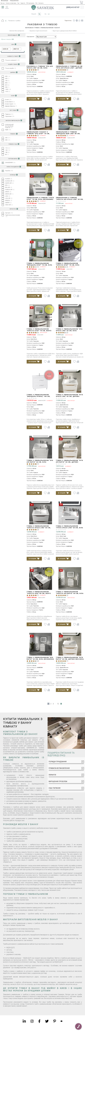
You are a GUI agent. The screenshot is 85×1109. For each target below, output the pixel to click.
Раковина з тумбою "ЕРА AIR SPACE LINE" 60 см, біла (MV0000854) (40, 67)
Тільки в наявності (12, 60)
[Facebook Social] (39, 1021)
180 (7, 152)
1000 (8, 89)
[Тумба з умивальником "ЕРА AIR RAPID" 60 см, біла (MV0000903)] (41, 447)
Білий (8, 99)
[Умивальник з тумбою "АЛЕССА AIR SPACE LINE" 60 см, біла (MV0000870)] (70, 184)
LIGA (7, 196)
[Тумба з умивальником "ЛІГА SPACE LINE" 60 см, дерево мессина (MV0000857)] (70, 381)
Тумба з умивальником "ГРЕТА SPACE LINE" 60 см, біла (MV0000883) (69, 527)
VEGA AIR (9, 205)
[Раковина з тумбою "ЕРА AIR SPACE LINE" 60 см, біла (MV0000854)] (41, 53)
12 (58, 704)
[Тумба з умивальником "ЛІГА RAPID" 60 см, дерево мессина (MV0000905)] (70, 644)
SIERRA (8, 202)
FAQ (36, 3)
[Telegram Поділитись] (77, 21)
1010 (7, 91)
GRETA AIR (9, 194)
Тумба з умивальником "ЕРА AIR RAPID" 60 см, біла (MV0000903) (40, 462)
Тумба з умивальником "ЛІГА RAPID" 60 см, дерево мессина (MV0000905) (70, 659)
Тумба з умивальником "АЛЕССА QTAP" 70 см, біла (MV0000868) (67, 265)
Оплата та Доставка (11, 3)
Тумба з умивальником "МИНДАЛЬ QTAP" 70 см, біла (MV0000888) (39, 265)
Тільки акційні (10, 68)
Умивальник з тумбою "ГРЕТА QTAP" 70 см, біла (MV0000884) (40, 198)
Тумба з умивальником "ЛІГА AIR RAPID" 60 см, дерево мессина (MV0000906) (69, 462)
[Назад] (6, 21)
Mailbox (61, 1021)
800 (7, 83)
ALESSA (8, 178)
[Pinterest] (54, 1021)
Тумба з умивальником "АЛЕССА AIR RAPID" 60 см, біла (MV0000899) (69, 593)
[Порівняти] (49, 99)
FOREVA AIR (9, 189)
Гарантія (23, 3)
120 (7, 150)
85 (7, 154)
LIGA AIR (8, 198)
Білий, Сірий (10, 104)
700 (7, 80)
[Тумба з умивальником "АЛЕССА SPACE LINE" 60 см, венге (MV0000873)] (41, 513)
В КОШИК (32, 99)
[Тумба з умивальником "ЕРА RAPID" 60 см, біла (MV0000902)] (41, 644)
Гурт (18, 3)
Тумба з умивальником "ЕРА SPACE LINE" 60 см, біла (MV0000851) (69, 330)
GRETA (8, 192)
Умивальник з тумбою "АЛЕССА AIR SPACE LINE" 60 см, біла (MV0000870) (69, 199)
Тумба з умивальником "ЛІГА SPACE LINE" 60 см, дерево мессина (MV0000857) (69, 396)
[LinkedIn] (24, 1021)
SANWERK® (10, 162)
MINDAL (8, 200)
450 (7, 138)
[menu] (2, 7)
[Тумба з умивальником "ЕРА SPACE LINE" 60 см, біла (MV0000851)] (70, 315)
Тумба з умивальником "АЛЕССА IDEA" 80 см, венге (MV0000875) (39, 593)
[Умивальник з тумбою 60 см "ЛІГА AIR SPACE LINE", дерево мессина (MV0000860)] (70, 53)
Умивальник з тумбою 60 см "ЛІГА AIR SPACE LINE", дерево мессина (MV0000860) (69, 67)
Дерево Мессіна (11, 106)
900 (7, 87)
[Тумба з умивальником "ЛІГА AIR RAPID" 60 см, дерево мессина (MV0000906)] (70, 447)
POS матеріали (30, 3)
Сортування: (30, 36)
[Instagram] (32, 1021)
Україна (9, 170)
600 (7, 76)
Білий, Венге (10, 102)
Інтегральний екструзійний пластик (9, 126)
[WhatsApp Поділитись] (79, 21)
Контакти (40, 3)
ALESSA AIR (9, 181)
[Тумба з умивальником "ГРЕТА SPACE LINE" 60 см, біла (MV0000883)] (70, 513)
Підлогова (9, 116)
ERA (7, 185)
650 (7, 78)
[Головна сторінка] (42, 7)
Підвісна (9, 114)
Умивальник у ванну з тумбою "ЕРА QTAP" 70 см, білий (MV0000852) (38, 133)
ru (45, 14)
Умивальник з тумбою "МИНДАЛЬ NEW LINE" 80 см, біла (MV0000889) (68, 133)
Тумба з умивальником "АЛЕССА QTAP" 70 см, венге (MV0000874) (39, 330)
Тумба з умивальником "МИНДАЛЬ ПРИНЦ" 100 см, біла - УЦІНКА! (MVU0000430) (39, 396)
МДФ (8, 129)
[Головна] (3, 21)
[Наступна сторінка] (61, 703)
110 (7, 148)
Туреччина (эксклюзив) (12, 215)
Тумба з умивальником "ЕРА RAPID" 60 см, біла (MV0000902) (40, 658)
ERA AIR (8, 187)
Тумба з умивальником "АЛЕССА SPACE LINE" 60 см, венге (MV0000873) (39, 527)
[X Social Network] (47, 1021)
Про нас (3, 3)
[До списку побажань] (45, 99)
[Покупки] (81, 2)
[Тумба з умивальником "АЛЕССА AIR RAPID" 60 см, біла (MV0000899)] (70, 578)
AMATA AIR (9, 183)
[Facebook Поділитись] (82, 21)
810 (7, 85)
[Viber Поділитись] (74, 21)
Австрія (9, 213)
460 (7, 140)
